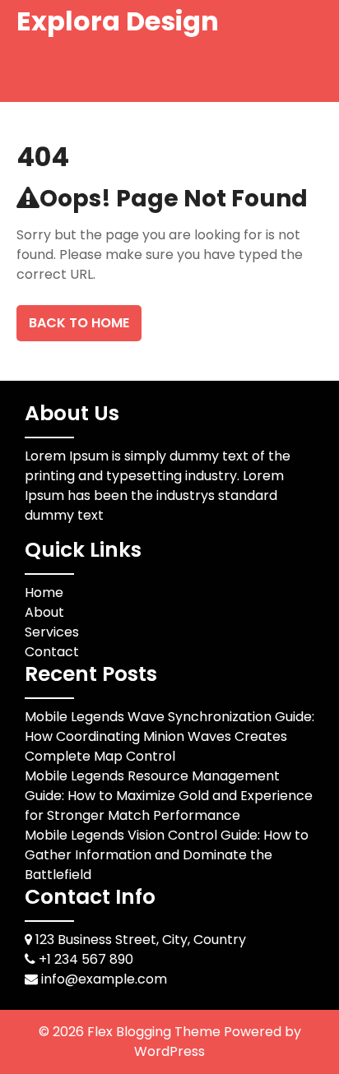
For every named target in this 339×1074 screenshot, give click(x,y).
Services (52, 632)
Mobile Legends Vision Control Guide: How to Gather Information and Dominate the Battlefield (167, 855)
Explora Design (117, 20)
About (44, 612)
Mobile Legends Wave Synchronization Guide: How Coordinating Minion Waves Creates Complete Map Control (169, 736)
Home (44, 592)
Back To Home (79, 322)
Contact (52, 651)
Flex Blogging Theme (155, 1031)
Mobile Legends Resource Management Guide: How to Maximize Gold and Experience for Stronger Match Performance (169, 795)
